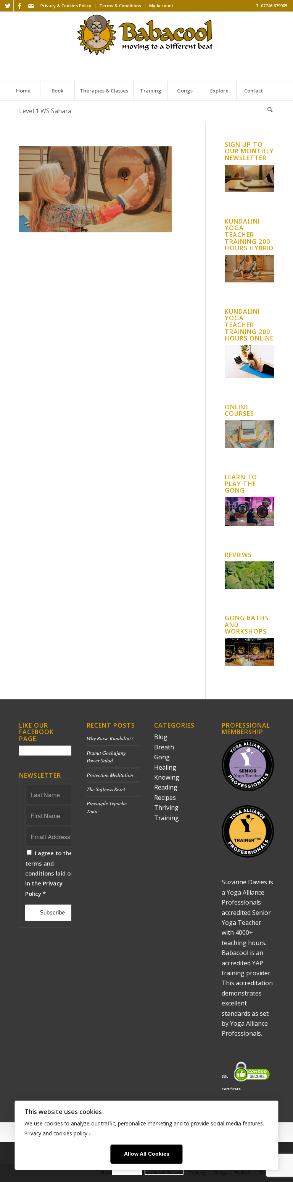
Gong (162, 757)
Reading (165, 787)
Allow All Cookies (146, 1154)
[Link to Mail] (31, 5)
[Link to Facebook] (19, 5)
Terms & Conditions (120, 5)
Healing (165, 767)
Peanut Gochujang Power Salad (106, 756)
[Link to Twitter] (7, 5)
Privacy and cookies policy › (57, 1133)
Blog (160, 737)
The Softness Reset (106, 789)
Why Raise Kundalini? (110, 738)
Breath (164, 747)
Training (166, 818)
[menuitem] (66, 6)
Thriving (166, 807)
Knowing (166, 777)
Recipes (165, 797)
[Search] (270, 109)
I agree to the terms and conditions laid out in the (51, 873)
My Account (161, 5)
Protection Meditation (110, 774)
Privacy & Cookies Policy (65, 5)
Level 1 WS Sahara (45, 111)
